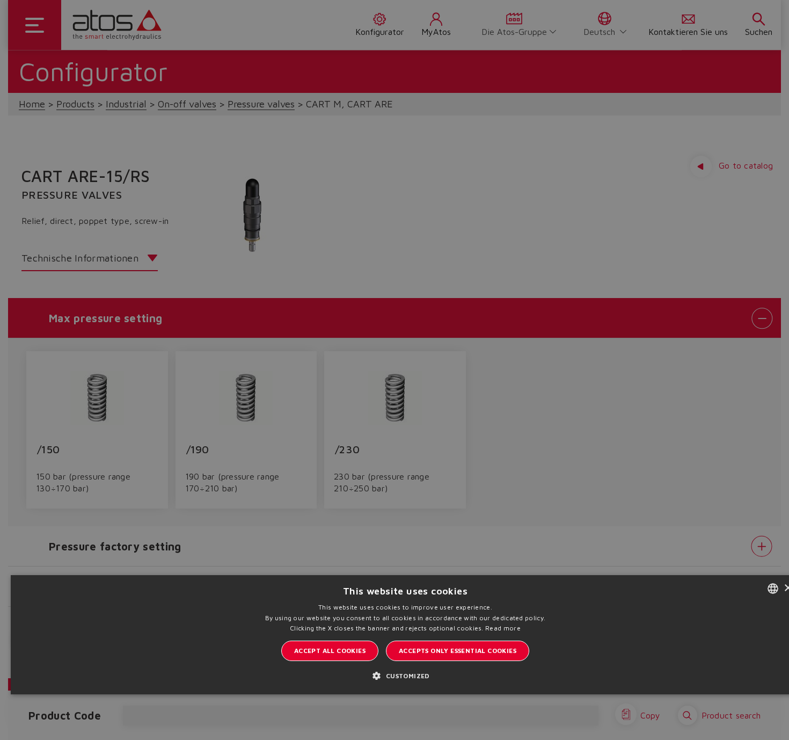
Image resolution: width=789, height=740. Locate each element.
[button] (405, 675)
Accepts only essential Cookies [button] (457, 651)
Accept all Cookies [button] (330, 651)
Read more (503, 628)
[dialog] (394, 370)
